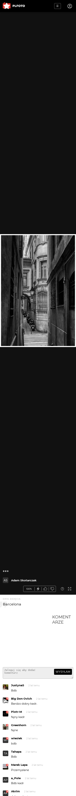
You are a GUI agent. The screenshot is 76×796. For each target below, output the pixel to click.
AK (6, 793)
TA (5, 753)
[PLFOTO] (14, 6)
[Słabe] (52, 589)
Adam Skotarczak (24, 580)
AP (6, 780)
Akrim (15, 791)
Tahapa (16, 751)
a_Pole (16, 778)
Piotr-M (16, 712)
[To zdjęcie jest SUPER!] (38, 589)
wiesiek (16, 738)
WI (6, 740)
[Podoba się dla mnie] (45, 589)
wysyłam (63, 671)
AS (5, 580)
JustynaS (17, 685)
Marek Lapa (19, 765)
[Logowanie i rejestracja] (69, 6)
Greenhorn (18, 725)
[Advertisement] (27, 639)
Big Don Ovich (21, 698)
